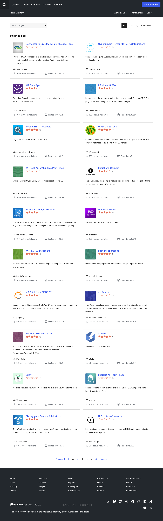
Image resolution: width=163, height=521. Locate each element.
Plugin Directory (17, 13)
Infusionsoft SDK (107, 85)
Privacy (13, 491)
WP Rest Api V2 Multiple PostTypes (45, 168)
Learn (70, 478)
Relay (28, 375)
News (12, 483)
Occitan (38, 505)
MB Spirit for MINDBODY (39, 292)
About (12, 478)
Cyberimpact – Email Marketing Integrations (121, 44)
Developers (73, 487)
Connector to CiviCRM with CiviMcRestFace (49, 44)
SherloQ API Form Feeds (111, 375)
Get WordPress (151, 4)
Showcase (43, 478)
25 (96, 459)
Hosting (13, 487)
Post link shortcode (108, 250)
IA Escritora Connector (110, 416)
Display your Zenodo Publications (44, 416)
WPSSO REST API (107, 126)
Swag (100, 491)
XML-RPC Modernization (39, 333)
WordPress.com (134, 478)
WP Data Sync (33, 85)
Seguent (103, 459)
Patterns (42, 491)
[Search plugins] (44, 25)
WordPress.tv (75, 491)
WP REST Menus (107, 209)
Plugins (42, 487)
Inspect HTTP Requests (38, 126)
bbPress (130, 487)
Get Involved (102, 478)
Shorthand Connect (108, 168)
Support (71, 483)
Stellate (102, 333)
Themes (42, 483)
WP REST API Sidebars (38, 250)
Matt (129, 483)
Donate (101, 487)
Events (100, 483)
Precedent (60, 459)
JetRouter (103, 292)
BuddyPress (132, 491)
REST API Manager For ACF (40, 209)
